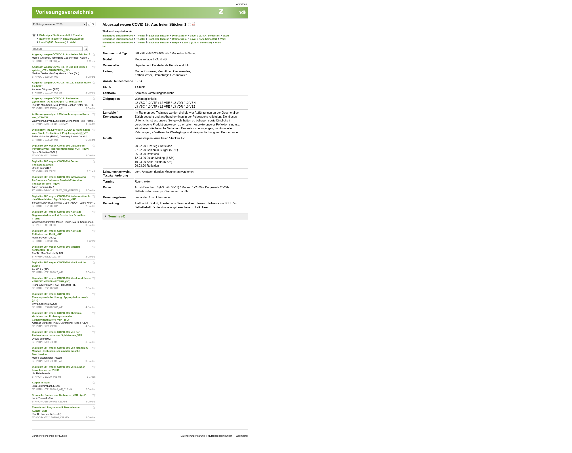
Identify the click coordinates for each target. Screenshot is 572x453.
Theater (77, 35)
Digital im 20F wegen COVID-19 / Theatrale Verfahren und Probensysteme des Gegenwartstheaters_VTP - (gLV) (57, 316)
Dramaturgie (179, 35)
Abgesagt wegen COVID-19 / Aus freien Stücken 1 (61, 54)
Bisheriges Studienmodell (54, 35)
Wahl (73, 42)
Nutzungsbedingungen (220, 435)
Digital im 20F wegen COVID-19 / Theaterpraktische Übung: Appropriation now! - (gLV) (60, 297)
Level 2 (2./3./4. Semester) (205, 35)
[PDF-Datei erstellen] (193, 24)
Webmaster (242, 435)
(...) (104, 46)
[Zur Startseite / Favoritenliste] (34, 35)
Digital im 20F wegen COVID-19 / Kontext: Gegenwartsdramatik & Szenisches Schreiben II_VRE (59, 215)
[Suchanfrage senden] (86, 49)
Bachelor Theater (49, 38)
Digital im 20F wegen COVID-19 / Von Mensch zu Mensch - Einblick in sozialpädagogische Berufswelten (60, 351)
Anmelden (241, 4)
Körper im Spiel (41, 382)
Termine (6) (116, 216)
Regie (175, 42)
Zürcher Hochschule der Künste (49, 435)
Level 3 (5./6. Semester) (52, 42)
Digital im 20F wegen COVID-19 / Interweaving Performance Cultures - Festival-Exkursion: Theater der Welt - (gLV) (59, 180)
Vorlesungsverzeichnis (65, 12)
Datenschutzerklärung (193, 435)
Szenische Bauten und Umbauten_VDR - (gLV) (59, 395)
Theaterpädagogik (73, 38)
